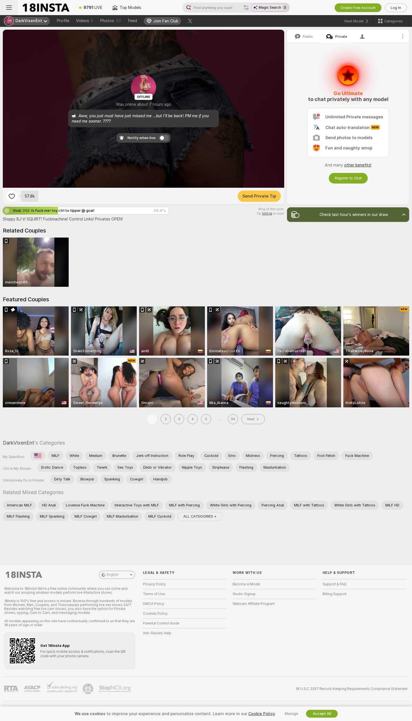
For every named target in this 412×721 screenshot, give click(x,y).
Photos (110, 20)
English (113, 575)
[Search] (246, 7)
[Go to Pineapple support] (88, 689)
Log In (396, 8)
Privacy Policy (154, 584)
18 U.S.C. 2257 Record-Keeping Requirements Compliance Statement (352, 689)
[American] (37, 455)
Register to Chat (348, 178)
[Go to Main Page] (46, 7)
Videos (84, 20)
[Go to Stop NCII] (115, 688)
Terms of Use (154, 594)
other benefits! (357, 165)
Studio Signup (244, 594)
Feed (132, 20)
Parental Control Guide (161, 623)
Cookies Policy (155, 614)
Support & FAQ (334, 584)
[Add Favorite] (11, 196)
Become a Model (246, 584)
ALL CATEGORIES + (200, 516)
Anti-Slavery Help (157, 633)
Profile (63, 20)
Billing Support (334, 594)
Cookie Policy (261, 713)
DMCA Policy (153, 604)
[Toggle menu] (9, 7)
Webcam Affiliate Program (254, 604)
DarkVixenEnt (18, 443)
